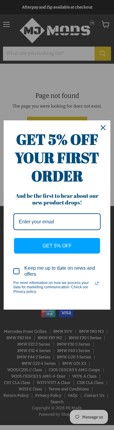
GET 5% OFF (57, 245)
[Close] (103, 127)
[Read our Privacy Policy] (97, 283)
